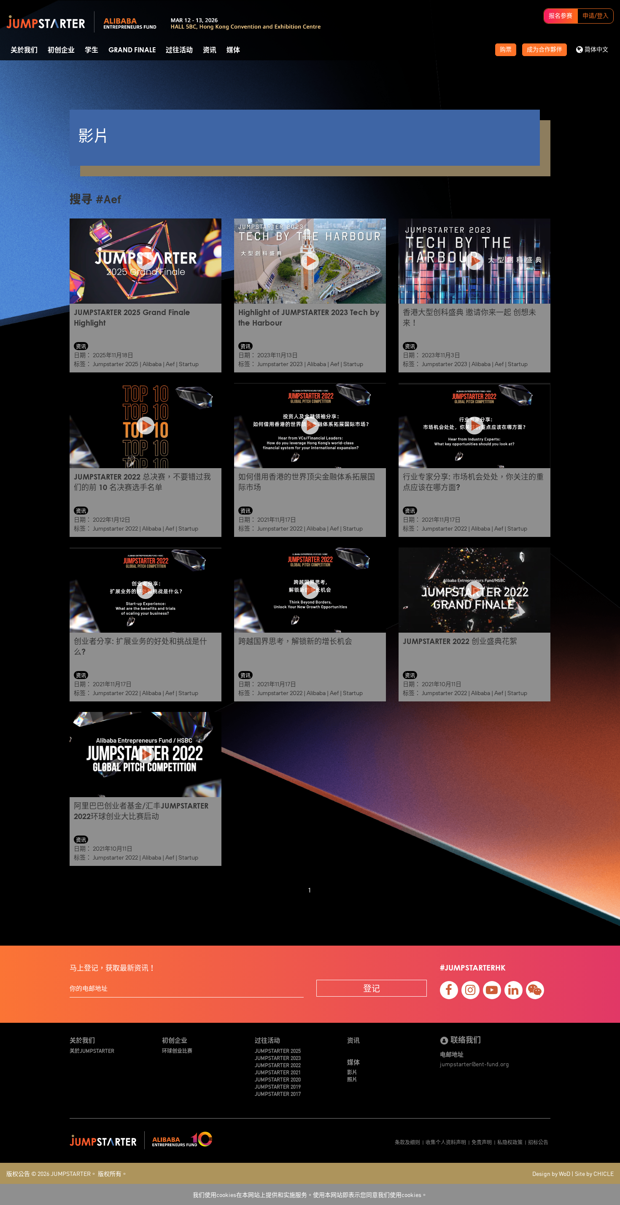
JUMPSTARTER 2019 (278, 1086)
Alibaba (152, 364)
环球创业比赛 (177, 1050)
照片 (352, 1079)
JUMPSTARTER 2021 (278, 1072)
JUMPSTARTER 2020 (278, 1079)
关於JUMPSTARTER (92, 1050)
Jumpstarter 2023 (280, 364)
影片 (352, 1072)
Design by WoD (551, 1173)
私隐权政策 (510, 1142)
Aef (170, 364)
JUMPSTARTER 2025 (278, 1050)
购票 (506, 50)
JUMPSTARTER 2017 (278, 1093)
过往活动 (179, 50)
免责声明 (482, 1142)
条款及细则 (407, 1142)
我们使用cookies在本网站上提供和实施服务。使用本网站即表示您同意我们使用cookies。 (310, 1194)
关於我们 (24, 50)
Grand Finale (132, 50)
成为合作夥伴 (544, 50)
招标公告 (538, 1142)
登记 (371, 988)
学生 (91, 50)
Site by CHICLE (594, 1173)
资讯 (209, 50)
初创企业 (61, 50)
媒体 (233, 50)
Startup (189, 364)
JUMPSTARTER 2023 (278, 1057)
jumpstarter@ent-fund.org (474, 1063)
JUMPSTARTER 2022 (278, 1064)
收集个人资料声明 (446, 1142)
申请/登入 (595, 16)
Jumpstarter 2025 (115, 364)
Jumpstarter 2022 (115, 528)
